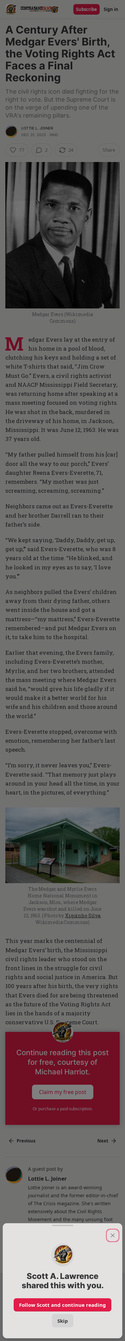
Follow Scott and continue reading (62, 1304)
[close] (112, 1235)
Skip (62, 1320)
